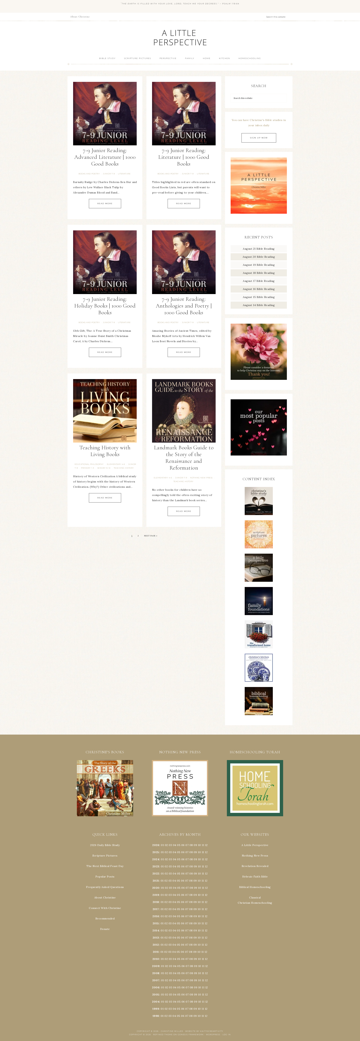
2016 (155, 916)
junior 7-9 (109, 174)
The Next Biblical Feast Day (105, 866)
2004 (155, 1001)
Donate (105, 929)
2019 (155, 895)
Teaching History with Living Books (104, 451)
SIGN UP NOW (259, 138)
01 (162, 845)
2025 (155, 852)
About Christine (105, 897)
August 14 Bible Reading (259, 305)
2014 (155, 930)
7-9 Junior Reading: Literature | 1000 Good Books (183, 157)
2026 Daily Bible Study (105, 845)
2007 (155, 980)
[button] (105, 788)
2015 (156, 923)
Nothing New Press (255, 855)
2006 (155, 987)
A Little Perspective (180, 37)
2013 (156, 937)
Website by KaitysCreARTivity (204, 1031)
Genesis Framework (191, 1035)
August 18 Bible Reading (259, 273)
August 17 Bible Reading (259, 281)
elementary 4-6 (116, 464)
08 (191, 845)
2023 (155, 866)
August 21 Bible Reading (259, 248)
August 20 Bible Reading (259, 256)
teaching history (124, 468)
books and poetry (89, 174)
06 (183, 845)
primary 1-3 (87, 468)
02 (166, 845)
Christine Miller (172, 1031)
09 (195, 852)
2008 (155, 973)
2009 (155, 966)
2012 (156, 944)
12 (206, 852)
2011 (156, 952)
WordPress (213, 1035)
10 (199, 852)
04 (174, 845)
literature (124, 174)
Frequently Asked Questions (105, 887)
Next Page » (150, 536)
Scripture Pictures (104, 855)
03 (170, 845)
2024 (155, 859)
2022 (155, 873)
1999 (155, 1008)
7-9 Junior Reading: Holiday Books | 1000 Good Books (105, 306)
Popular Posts (105, 876)
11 (203, 852)
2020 (155, 887)
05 (178, 845)
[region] (105, 788)
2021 (156, 880)
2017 (156, 909)
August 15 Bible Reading (259, 297)
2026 (155, 845)
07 (187, 845)
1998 (156, 1016)
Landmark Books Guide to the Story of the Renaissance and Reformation (184, 457)
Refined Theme (163, 1035)
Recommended (105, 918)
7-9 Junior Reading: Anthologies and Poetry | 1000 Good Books (184, 306)
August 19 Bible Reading (259, 265)
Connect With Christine (105, 908)
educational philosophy (89, 464)
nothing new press (201, 477)
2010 (155, 959)
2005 (155, 994)
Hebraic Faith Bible (255, 876)
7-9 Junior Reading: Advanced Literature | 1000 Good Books (105, 157)
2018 (156, 902)
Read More (105, 203)
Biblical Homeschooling (255, 887)
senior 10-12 (104, 468)
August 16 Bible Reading (259, 289)
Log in (227, 1035)
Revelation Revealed (255, 866)
